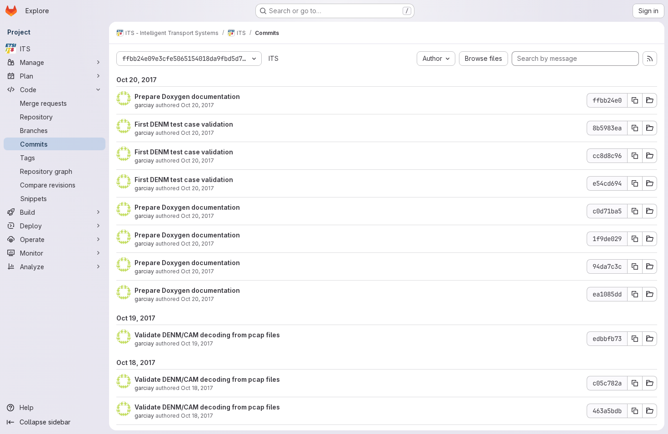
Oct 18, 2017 (197, 388)
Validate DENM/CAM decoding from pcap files (207, 335)
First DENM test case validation (184, 124)
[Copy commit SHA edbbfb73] (635, 338)
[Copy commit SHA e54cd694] (635, 183)
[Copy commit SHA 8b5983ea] (635, 128)
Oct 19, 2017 (197, 343)
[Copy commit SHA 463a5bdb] (635, 411)
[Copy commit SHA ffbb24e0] (635, 100)
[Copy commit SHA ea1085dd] (635, 294)
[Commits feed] (650, 58)
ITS (274, 58)
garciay (144, 105)
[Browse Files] (650, 100)
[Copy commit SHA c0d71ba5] (635, 211)
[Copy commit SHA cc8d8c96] (635, 155)
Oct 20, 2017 (197, 105)
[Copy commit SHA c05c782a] (635, 383)
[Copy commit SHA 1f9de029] (635, 239)
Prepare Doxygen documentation (187, 96)
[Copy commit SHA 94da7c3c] (635, 266)
